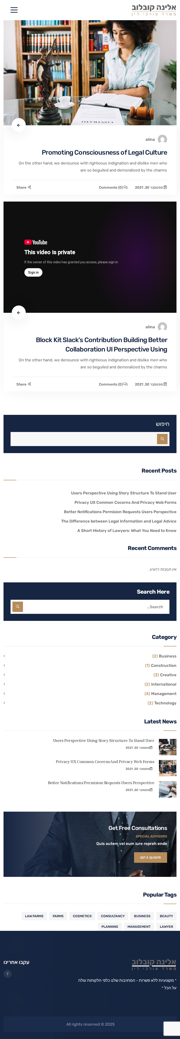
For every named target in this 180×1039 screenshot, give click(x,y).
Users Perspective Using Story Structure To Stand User (123, 493)
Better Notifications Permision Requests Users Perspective (120, 511)
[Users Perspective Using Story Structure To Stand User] (167, 747)
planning (109, 927)
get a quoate (150, 857)
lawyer (166, 927)
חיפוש (162, 424)
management (139, 927)
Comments (111, 187)
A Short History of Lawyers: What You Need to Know (126, 530)
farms (58, 916)
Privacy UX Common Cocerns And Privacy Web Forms (125, 502)
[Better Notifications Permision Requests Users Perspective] (167, 789)
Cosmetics (82, 916)
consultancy (113, 916)
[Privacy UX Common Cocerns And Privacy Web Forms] (167, 768)
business (142, 916)
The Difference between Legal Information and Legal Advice (118, 521)
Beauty (166, 916)
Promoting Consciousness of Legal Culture (104, 152)
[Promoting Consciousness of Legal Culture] (90, 72)
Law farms (34, 916)
